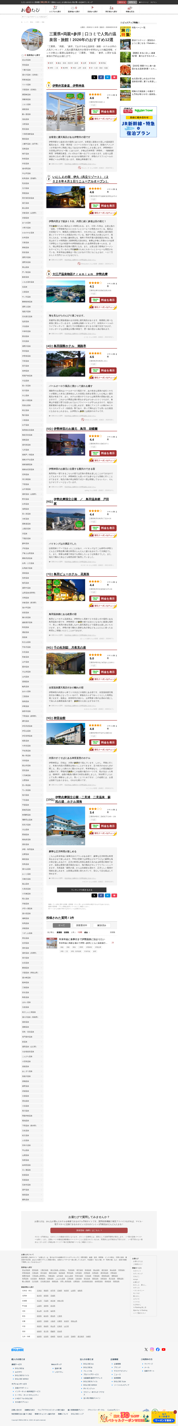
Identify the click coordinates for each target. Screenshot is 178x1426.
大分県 (66, 1336)
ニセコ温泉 (26, 104)
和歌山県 (74, 1321)
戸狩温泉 (25, 548)
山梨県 (39, 1306)
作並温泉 (25, 163)
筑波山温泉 (26, 405)
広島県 (59, 1326)
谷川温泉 (25, 390)
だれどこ (136, 1276)
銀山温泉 (25, 208)
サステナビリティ (121, 1371)
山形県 (73, 1291)
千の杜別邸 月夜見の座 (70, 647)
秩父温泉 (25, 410)
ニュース (117, 1374)
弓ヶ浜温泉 (26, 790)
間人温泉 (25, 899)
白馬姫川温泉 (27, 568)
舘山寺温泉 (26, 765)
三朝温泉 (25, 987)
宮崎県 (73, 1336)
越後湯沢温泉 (27, 622)
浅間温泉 (25, 509)
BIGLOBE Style (120, 1381)
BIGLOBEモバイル (22, 1375)
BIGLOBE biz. (88, 1364)
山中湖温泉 (26, 489)
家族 (62, 947)
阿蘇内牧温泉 (27, 1116)
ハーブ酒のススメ (139, 1313)
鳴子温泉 (25, 154)
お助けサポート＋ (22, 1388)
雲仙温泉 (25, 1101)
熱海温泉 (25, 701)
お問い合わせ (17, 1410)
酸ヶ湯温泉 (26, 114)
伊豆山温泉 (26, 731)
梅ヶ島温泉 (26, 755)
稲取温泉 (25, 741)
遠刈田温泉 (26, 168)
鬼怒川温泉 (26, 311)
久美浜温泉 (26, 889)
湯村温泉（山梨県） (29, 494)
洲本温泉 (25, 948)
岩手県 (52, 1291)
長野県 (46, 1306)
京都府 (46, 1321)
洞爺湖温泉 (26, 99)
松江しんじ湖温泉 (29, 1012)
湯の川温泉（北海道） (30, 75)
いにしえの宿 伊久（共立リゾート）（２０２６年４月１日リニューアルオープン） (80, 179)
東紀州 (93, 63)
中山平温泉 (26, 173)
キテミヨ (136, 1288)
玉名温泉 (25, 1131)
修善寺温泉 (26, 711)
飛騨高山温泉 (27, 820)
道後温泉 (25, 1066)
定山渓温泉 (26, 60)
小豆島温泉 (26, 1061)
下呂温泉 (25, 800)
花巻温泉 (25, 149)
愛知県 (52, 1316)
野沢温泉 (25, 499)
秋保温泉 (25, 159)
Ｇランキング (138, 1274)
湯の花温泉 (26, 913)
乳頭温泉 (25, 183)
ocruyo (135, 1279)
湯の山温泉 (26, 869)
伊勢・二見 (54, 68)
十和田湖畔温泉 (28, 134)
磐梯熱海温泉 (27, 302)
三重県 (81, 947)
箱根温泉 (25, 440)
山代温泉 (25, 677)
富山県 (39, 1311)
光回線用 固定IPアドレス (92, 1378)
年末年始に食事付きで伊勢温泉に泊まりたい (80, 164)
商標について (63, 1414)
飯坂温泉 (25, 277)
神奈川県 (60, 1301)
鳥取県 (39, 1326)
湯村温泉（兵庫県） (29, 953)
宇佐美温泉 (26, 751)
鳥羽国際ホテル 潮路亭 (70, 346)
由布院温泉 (26, 1165)
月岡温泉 (25, 598)
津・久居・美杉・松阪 (99, 68)
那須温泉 (25, 336)
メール (146, 1367)
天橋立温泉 (26, 879)
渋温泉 (24, 534)
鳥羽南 (103, 63)
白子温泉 (25, 425)
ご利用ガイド (138, 1264)
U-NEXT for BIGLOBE (24, 1398)
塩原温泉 (25, 321)
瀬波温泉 (25, 632)
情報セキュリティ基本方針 (45, 1414)
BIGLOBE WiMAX (22, 1379)
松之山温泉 (26, 642)
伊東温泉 (25, 706)
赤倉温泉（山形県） (29, 213)
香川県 (46, 1331)
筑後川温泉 (26, 1076)
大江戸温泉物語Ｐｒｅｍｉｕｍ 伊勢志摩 (80, 274)
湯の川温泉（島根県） (30, 1017)
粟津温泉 (25, 667)
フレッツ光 (87, 1371)
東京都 (52, 1301)
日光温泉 (25, 341)
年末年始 (87, 951)
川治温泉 (25, 326)
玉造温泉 (25, 1007)
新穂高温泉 (26, 810)
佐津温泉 (25, 943)
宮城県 (59, 1291)
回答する (122, 2)
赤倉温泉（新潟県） (29, 603)
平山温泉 (25, 1150)
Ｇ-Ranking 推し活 (139, 1307)
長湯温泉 (25, 1180)
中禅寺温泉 (26, 331)
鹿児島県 (81, 1336)
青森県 (46, 1291)
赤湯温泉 (25, 218)
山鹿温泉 (25, 1155)
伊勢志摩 (98, 947)
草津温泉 (25, 351)
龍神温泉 (25, 982)
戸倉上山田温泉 (28, 553)
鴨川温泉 (25, 415)
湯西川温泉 (26, 346)
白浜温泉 (25, 963)
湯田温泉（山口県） (29, 1047)
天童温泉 (25, 242)
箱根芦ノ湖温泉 (28, 455)
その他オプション (22, 1402)
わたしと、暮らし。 (140, 1285)
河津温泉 (25, 760)
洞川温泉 (25, 958)
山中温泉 (25, 662)
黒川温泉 (25, 1111)
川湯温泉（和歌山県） (30, 973)
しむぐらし (59, 1372)
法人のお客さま (86, 1359)
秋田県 (66, 1291)
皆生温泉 (25, 992)
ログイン (154, 2)
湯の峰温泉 (26, 978)
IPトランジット (89, 1388)
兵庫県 (59, 1321)
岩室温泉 (25, 613)
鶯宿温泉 (25, 139)
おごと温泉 (26, 874)
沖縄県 (88, 1336)
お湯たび (136, 1282)
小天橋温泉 (26, 894)
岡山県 (52, 1326)
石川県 (46, 1311)
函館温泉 (25, 109)
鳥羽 (51, 63)
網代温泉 (25, 721)
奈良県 (66, 1321)
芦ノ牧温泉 (26, 272)
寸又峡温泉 (26, 775)
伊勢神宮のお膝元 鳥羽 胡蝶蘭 (76, 428)
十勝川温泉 (26, 70)
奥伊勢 (65, 68)
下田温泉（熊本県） (29, 1126)
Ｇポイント (137, 1271)
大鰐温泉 (25, 124)
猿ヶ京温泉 (26, 386)
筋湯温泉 (25, 1175)
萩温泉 (24, 1042)
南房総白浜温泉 (28, 430)
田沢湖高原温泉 (28, 198)
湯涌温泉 (25, 682)
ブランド (117, 1367)
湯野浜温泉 (26, 262)
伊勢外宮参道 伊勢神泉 (68, 85)
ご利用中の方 (146, 1359)
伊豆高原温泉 (27, 726)
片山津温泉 (26, 672)
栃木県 (39, 1296)
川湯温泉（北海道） (29, 90)
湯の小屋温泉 (27, 400)
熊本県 (59, 1336)
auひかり (18, 1372)
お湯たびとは (138, 1261)
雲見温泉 (25, 770)
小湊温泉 (25, 420)
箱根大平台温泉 (28, 460)
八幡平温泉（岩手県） (30, 144)
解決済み (101, 925)
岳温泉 (24, 287)
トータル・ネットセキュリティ (27, 1395)
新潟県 (52, 1306)
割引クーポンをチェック (105, 119)
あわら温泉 (26, 691)
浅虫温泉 (25, 119)
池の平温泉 (26, 608)
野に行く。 (137, 1296)
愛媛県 (52, 1331)
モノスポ (136, 1293)
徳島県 (39, 1331)
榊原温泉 (25, 859)
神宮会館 (59, 718)
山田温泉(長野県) (28, 593)
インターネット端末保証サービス (27, 1391)
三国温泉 (25, 696)
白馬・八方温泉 (28, 563)
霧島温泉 (25, 1200)
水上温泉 (25, 395)
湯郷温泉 (25, 1027)
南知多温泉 (26, 839)
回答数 (66, 932)
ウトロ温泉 (26, 85)
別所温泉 (25, 578)
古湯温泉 (25, 1096)
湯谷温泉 (25, 844)
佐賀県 (46, 1336)
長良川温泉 (26, 825)
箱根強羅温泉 (27, 464)
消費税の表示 (30, 1410)
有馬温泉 (25, 923)
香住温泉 (25, 938)
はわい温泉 (26, 1002)
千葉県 (46, 1301)
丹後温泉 (25, 904)
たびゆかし (137, 1304)
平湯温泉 (25, 805)
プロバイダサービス (91, 1374)
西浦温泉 (25, 834)
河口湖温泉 (26, 479)
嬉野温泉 (25, 1086)
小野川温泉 (26, 228)
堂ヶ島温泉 (26, 785)
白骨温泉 (25, 504)
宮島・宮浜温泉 (28, 1032)
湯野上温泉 (26, 307)
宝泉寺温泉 (26, 1185)
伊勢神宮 (89, 947)
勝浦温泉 (25, 968)
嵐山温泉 (25, 884)
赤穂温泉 (25, 928)
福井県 (52, 1311)
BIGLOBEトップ (77, 1414)
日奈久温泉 (26, 1145)
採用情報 (117, 1378)
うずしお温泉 (27, 933)
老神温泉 (25, 371)
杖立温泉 (25, 1135)
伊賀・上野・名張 (79, 68)
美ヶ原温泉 (26, 514)
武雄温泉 (25, 1091)
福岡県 (39, 1336)
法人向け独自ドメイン (91, 1398)
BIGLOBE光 (19, 1368)
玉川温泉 (25, 188)
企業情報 (114, 1359)
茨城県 (52, 1296)
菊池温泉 (25, 1121)
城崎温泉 (25, 918)
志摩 (84, 63)
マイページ (145, 2)
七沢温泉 (25, 450)
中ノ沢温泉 (26, 297)
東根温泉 (25, 247)
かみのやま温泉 (28, 233)
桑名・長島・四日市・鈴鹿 (68, 63)
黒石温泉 (25, 129)
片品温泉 (25, 381)
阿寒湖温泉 (26, 80)
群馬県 (46, 1296)
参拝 (94, 951)
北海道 (39, 1291)
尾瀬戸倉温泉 (27, 376)
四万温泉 (25, 366)
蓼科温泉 (25, 543)
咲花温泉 (25, 627)
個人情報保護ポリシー (76, 1410)
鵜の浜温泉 (26, 617)
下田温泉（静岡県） (29, 716)
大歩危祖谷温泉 (28, 1052)
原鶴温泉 (25, 1081)
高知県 (59, 1331)
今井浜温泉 (26, 746)
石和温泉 (25, 474)
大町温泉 (25, 519)
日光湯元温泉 (27, 316)
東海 (74, 947)
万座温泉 (25, 361)
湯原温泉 (25, 1022)
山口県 (66, 1326)
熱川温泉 (25, 795)
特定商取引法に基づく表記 (22, 1414)
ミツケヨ (136, 1302)
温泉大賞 (58, 1368)
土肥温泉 (25, 780)
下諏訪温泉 (26, 538)
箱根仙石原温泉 (28, 469)
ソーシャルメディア (121, 1385)
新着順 (59, 932)
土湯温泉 (25, 292)
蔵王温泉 (25, 203)
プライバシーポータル (96, 1410)
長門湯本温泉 (27, 1037)
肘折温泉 (25, 252)
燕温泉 (24, 637)
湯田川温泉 (26, 257)
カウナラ (136, 1299)
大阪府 (52, 1321)
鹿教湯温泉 (26, 524)
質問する (132, 2)
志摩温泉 (25, 854)
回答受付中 (81, 925)
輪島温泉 (25, 686)
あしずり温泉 (27, 1071)
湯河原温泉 (26, 445)
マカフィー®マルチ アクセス (93, 1393)
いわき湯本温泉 (28, 282)
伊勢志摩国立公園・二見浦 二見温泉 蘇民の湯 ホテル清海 (83, 799)
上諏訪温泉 (26, 529)
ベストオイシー (138, 1290)
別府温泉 (25, 1160)
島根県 (46, 1326)
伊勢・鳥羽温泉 (28, 849)
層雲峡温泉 (26, 94)
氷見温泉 (25, 652)
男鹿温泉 (25, 193)
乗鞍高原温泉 (27, 558)
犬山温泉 (25, 829)
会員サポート (149, 1371)
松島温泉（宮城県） (29, 178)
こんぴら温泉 (27, 1056)
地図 (94, 105)
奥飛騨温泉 (26, 815)
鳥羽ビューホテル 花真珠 (71, 574)
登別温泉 (25, 65)
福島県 (80, 1291)
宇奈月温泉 (26, 647)
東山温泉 (25, 267)
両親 (68, 947)
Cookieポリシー (113, 1410)
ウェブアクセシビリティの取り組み (51, 1410)
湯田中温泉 (26, 588)
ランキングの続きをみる (81, 890)
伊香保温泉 (26, 356)
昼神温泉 (25, 573)
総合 (86, 932)
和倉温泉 (25, 657)
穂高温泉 (25, 583)
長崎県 (52, 1336)
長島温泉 (25, 864)
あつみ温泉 (26, 223)
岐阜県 (46, 1316)
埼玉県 (39, 1301)
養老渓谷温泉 (27, 435)
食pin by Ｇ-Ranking (140, 1310)
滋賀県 (39, 1321)
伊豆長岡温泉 (27, 736)
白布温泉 (25, 237)
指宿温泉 (25, 1195)
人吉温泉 (25, 1140)
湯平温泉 (25, 1190)
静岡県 (39, 1316)
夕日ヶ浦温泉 (27, 908)
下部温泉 (25, 484)
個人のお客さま (18, 1359)
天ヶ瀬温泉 (26, 1170)
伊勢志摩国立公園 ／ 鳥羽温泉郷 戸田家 (81, 501)
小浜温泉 (25, 1106)
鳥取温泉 (25, 997)
